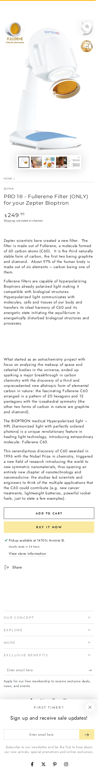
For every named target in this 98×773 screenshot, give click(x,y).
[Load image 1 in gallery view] (23, 162)
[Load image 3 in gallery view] (49, 162)
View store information (27, 553)
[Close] (89, 707)
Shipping (9, 221)
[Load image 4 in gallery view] (61, 162)
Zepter (9, 189)
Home (8, 178)
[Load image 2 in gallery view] (36, 162)
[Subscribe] (91, 670)
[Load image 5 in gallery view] (74, 162)
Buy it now (49, 527)
